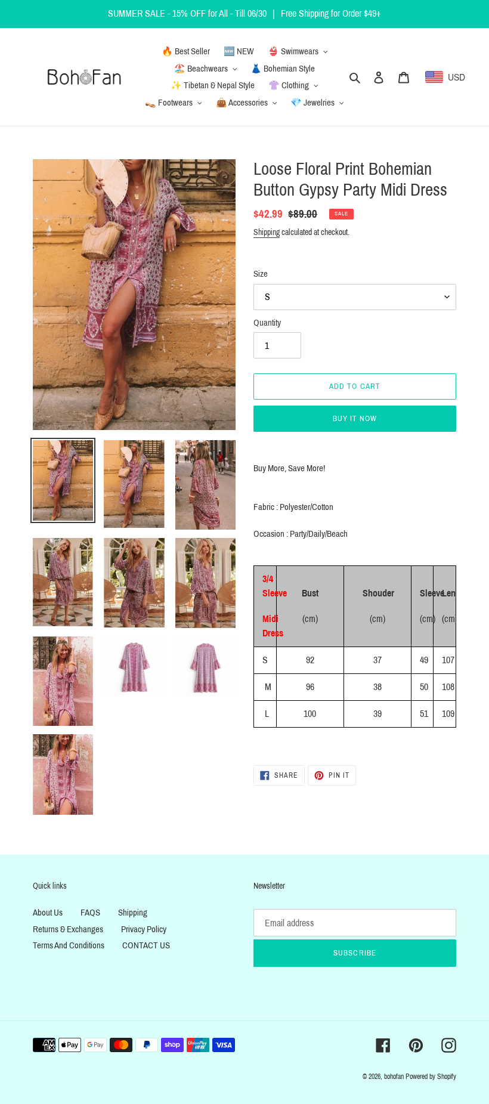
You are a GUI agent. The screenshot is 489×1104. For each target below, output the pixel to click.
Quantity (267, 322)
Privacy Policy (143, 929)
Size (260, 274)
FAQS (90, 912)
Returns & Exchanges (68, 929)
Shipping (266, 232)
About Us (48, 912)
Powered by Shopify (431, 1076)
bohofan (394, 1076)
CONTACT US (146, 945)
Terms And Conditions (68, 945)
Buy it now (355, 419)
